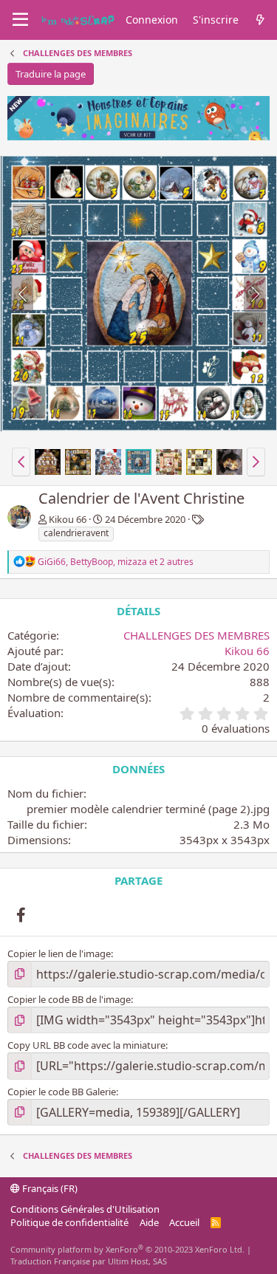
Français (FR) (49, 1188)
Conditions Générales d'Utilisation (85, 1209)
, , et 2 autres (116, 561)
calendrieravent (76, 533)
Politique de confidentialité (69, 1222)
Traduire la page (51, 74)
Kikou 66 (67, 519)
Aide (149, 1222)
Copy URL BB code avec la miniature (86, 1045)
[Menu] (20, 20)
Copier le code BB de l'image (69, 999)
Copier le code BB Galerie (61, 1091)
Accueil (184, 1222)
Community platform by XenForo (127, 1249)
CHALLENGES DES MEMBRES (196, 635)
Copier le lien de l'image (59, 953)
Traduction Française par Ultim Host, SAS (88, 1261)
